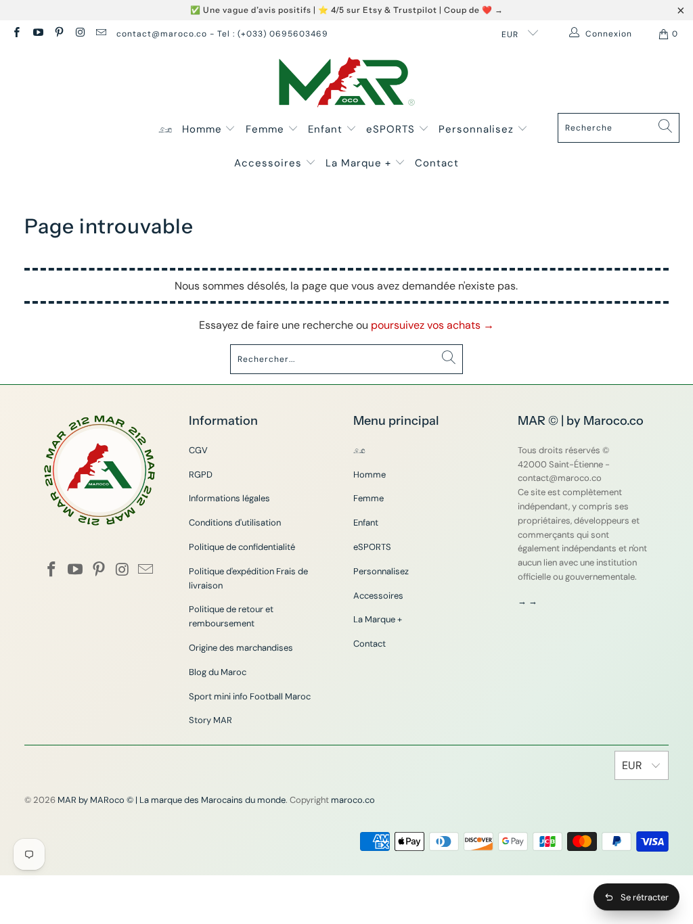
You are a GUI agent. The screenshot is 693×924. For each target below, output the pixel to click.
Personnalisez (478, 129)
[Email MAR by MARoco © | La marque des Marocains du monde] (100, 33)
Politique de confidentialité (242, 547)
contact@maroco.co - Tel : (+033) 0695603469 (222, 33)
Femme (267, 129)
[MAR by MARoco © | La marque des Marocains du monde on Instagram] (79, 33)
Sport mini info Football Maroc (250, 696)
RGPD (201, 474)
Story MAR (210, 720)
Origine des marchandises (241, 647)
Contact (437, 163)
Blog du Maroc (217, 672)
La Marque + (360, 163)
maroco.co (353, 800)
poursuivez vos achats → (432, 325)
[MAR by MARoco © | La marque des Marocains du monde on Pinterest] (58, 33)
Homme (203, 129)
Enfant (327, 129)
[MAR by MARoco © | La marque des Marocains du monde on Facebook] (16, 33)
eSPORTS (392, 129)
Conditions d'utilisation (235, 522)
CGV (198, 450)
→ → (527, 601)
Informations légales (229, 498)
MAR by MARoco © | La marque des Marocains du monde (172, 800)
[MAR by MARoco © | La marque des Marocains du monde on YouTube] (37, 33)
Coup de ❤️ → (474, 10)
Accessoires (269, 163)
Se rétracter (645, 897)
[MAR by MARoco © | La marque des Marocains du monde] (346, 83)
